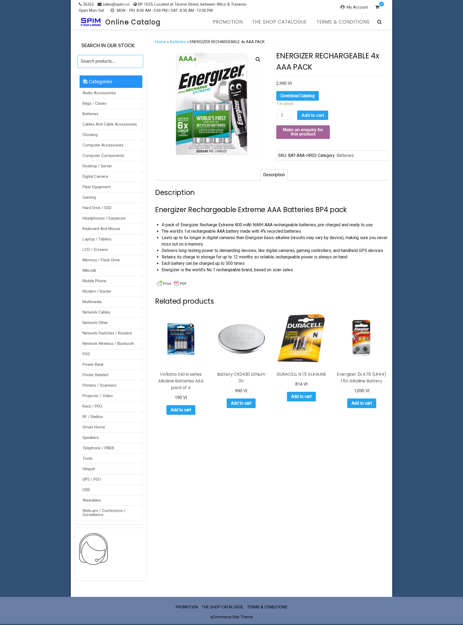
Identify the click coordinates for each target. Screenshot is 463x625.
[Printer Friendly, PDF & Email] (171, 283)
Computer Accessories (103, 145)
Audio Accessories (99, 93)
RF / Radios (93, 416)
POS (86, 354)
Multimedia (92, 301)
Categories (100, 81)
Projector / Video (98, 395)
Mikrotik (89, 270)
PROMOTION (228, 22)
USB (86, 489)
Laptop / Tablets (97, 239)
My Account (357, 7)
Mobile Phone (94, 280)
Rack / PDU (92, 406)
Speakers (91, 437)
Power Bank (93, 364)
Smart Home (94, 427)
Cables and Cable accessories (110, 124)
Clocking (90, 134)
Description (274, 174)
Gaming (89, 197)
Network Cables (96, 312)
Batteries (90, 113)
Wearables (92, 500)
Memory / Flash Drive (101, 260)
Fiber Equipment (97, 187)
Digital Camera (95, 176)
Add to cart (312, 115)
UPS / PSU (92, 479)
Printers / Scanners (100, 385)
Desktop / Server (97, 166)
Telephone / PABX (98, 448)
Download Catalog (298, 95)
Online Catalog (133, 22)
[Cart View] (377, 8)
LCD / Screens (95, 249)
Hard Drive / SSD (97, 207)
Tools (87, 458)
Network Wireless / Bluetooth (108, 343)
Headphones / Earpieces (104, 218)
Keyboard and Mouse (101, 228)
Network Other (95, 322)
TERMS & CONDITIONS (343, 22)
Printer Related (95, 374)
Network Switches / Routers (107, 333)
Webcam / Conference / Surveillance (104, 512)
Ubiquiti (89, 468)
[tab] (274, 174)
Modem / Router (97, 291)
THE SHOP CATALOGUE (279, 22)
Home (160, 41)
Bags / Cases (94, 103)
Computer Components (103, 155)
